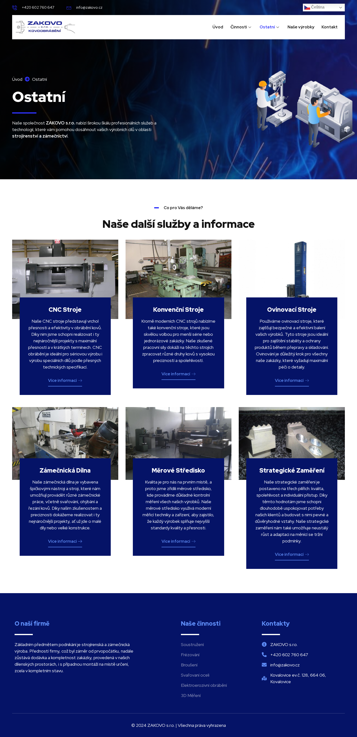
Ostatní (267, 27)
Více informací (62, 380)
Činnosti (238, 27)
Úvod (217, 27)
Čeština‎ (317, 7)
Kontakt (330, 27)
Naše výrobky (301, 27)
